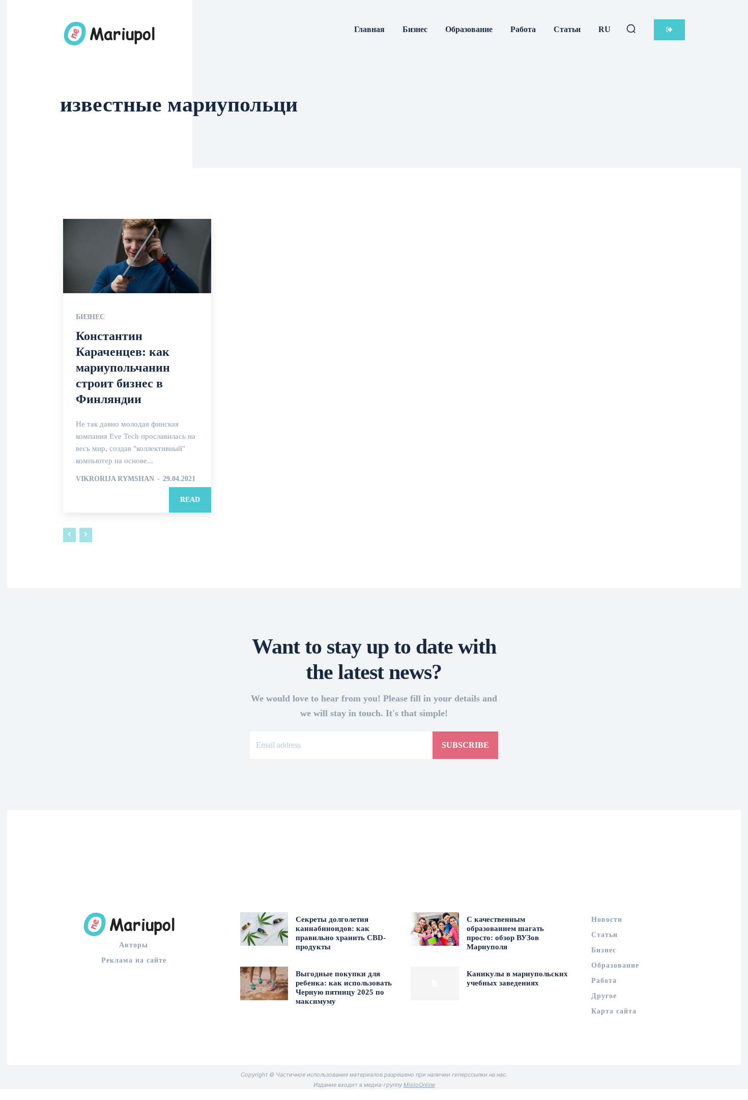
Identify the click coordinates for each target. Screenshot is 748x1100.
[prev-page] (69, 535)
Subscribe (465, 745)
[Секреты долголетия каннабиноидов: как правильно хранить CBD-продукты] (264, 929)
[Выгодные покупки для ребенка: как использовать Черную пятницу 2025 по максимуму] (264, 983)
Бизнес (90, 317)
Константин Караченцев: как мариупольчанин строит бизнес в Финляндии (123, 367)
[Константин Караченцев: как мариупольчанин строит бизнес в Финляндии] (137, 256)
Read (190, 499)
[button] (631, 28)
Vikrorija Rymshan (115, 479)
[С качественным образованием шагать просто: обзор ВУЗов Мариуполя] (435, 929)
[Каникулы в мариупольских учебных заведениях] (435, 983)
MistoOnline (419, 1084)
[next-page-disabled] (85, 535)
